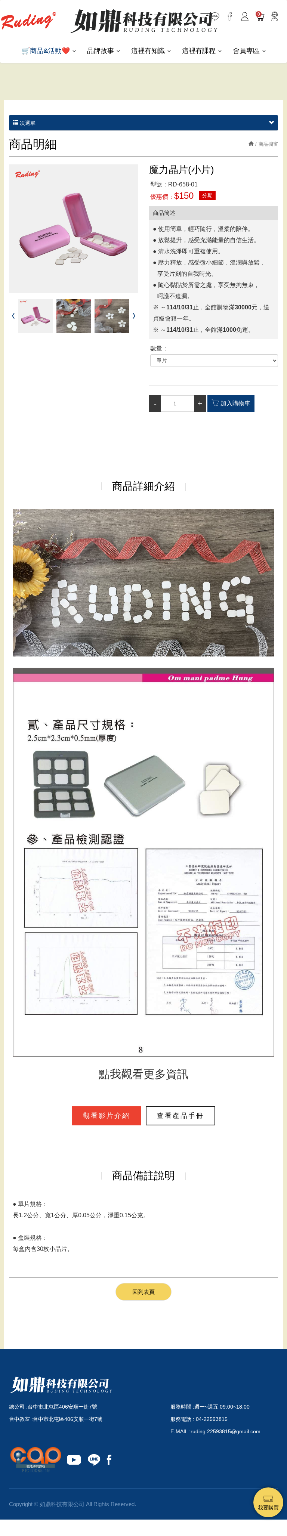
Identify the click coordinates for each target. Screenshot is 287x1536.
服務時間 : (182, 1407)
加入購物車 (235, 403)
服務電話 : (183, 1419)
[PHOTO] (73, 228)
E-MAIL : (180, 1431)
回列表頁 (143, 1292)
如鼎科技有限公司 (144, 21)
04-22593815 (212, 1419)
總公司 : (18, 1407)
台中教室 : (21, 1419)
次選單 (27, 123)
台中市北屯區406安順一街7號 (62, 1407)
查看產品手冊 (180, 1115)
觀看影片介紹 (106, 1115)
